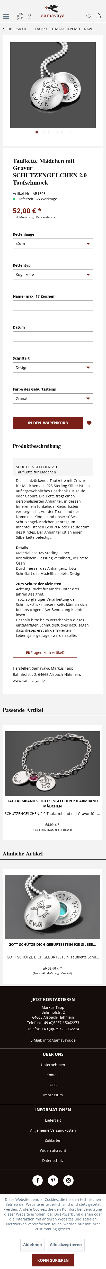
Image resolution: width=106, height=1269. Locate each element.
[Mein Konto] (30, 16)
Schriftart (21, 358)
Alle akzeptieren (66, 1244)
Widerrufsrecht (53, 1150)
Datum (19, 327)
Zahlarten (53, 1140)
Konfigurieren (53, 1260)
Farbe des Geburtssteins (34, 389)
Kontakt (53, 1074)
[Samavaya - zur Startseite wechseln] (53, 14)
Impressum (53, 1094)
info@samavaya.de (59, 1040)
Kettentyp (22, 265)
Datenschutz (53, 1160)
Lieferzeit (53, 1120)
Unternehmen (53, 1064)
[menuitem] (6, 11)
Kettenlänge (23, 234)
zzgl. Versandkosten (43, 217)
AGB (53, 1084)
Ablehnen (32, 1244)
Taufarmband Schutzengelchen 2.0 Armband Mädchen (52, 803)
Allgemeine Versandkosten (53, 1130)
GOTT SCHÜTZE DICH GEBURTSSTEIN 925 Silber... (52, 944)
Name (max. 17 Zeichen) (34, 296)
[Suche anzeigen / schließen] (19, 16)
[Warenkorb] (100, 16)
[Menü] (7, 16)
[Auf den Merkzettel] (89, 423)
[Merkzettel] (89, 16)
